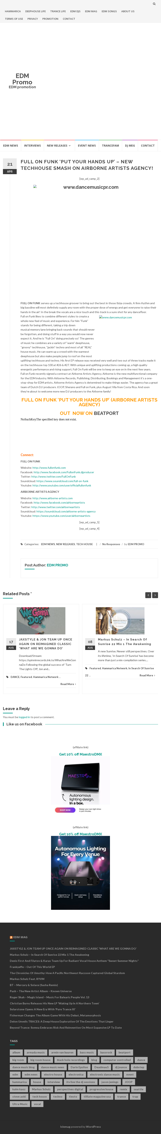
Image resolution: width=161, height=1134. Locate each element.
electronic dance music (105, 1074)
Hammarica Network (45, 677)
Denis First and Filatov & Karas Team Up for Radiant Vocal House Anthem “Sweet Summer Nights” (74, 960)
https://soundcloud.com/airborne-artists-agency (66, 511)
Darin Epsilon (79, 1067)
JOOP (129, 1082)
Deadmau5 (101, 1067)
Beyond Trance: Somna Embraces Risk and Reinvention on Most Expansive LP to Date (66, 1027)
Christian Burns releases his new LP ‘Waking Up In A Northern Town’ (54, 1003)
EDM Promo (22, 79)
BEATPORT (106, 413)
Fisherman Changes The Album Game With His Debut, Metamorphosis (55, 1015)
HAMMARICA (13, 11)
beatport (125, 1052)
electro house (53, 1074)
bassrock (106, 1052)
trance (121, 1096)
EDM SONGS (109, 11)
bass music (87, 1052)
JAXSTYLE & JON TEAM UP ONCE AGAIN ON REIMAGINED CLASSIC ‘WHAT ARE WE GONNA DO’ (45, 644)
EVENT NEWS (87, 145)
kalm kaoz (19, 1089)
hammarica (19, 1082)
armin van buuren (62, 1052)
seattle (138, 1089)
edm (15, 1074)
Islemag (65, 1126)
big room (18, 1059)
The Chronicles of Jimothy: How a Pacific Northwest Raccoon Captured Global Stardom (67, 973)
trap (135, 1096)
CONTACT (69, 18)
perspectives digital (70, 1089)
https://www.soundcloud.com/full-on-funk (62, 481)
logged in (24, 717)
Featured (26, 677)
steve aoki (19, 1096)
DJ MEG (130, 145)
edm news (31, 1074)
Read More (67, 684)
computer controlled (117, 1059)
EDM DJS (75, 11)
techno (57, 1096)
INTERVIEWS (32, 145)
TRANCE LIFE (58, 11)
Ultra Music (19, 1104)
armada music (36, 1052)
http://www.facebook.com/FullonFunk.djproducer (64, 472)
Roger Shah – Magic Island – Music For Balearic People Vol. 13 (49, 997)
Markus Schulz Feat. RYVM (27, 979)
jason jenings (110, 1082)
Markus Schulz (41, 1089)
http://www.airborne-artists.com (53, 498)
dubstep (138, 1067)
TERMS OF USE (14, 18)
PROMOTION (50, 18)
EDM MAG (91, 11)
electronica (76, 1074)
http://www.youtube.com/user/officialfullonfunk (62, 485)
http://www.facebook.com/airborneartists (59, 502)
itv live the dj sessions (80, 1082)
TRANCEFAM (110, 145)
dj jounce (121, 1067)
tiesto (73, 1096)
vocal (37, 1104)
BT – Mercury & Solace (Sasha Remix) (34, 985)
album (16, 1052)
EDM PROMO (136, 544)
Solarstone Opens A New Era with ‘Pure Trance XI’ (42, 1009)
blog (94, 1059)
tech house (39, 1096)
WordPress (93, 1126)
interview (54, 1082)
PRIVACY (32, 18)
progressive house (101, 1089)
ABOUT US (127, 11)
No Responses (111, 544)
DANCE (15, 677)
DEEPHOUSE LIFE (35, 11)
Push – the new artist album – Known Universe (41, 991)
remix (123, 1089)
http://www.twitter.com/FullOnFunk (53, 476)
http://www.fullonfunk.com (49, 467)
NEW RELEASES (57, 145)
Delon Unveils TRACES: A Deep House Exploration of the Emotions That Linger (61, 1021)
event (130, 1074)
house (37, 1082)
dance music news (52, 1067)
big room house (40, 1059)
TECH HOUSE (84, 544)
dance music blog (23, 1067)
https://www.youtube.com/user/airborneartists (61, 515)
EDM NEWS (10, 145)
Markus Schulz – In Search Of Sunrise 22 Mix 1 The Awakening (49, 954)
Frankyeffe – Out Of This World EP (32, 967)
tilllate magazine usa (97, 1096)
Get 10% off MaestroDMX (80, 754)
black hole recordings (71, 1059)
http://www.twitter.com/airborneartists (55, 507)
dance (141, 1059)
